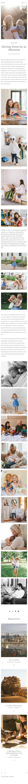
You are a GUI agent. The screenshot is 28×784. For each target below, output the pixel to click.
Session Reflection (14, 54)
